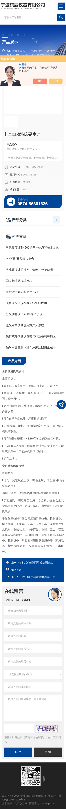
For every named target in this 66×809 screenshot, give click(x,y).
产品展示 (36, 50)
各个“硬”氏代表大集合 (20, 258)
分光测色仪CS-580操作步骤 (24, 314)
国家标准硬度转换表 (19, 280)
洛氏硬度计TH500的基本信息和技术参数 (32, 247)
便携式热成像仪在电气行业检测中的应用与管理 (33, 336)
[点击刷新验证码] (47, 728)
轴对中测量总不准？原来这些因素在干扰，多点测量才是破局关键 (33, 347)
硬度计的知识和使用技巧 (22, 291)
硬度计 (51, 50)
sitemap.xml (47, 803)
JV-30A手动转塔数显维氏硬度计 (41, 577)
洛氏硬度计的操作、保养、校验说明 (29, 269)
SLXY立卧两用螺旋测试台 (37, 562)
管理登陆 (34, 803)
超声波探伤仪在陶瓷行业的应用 (26, 303)
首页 (22, 50)
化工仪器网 (20, 803)
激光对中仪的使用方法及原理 (25, 325)
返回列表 (16, 569)
